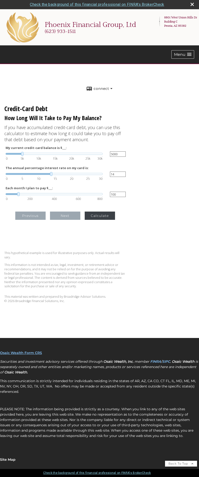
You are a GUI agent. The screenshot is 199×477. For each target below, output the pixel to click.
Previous (30, 216)
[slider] (54, 154)
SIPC (166, 361)
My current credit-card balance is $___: (36, 147)
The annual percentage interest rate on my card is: (47, 168)
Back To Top (178, 463)
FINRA (155, 361)
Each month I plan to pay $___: (29, 188)
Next (65, 216)
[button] (182, 54)
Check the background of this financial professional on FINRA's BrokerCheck (97, 4)
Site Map (8, 459)
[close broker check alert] (192, 4)
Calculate (100, 216)
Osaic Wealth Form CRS (21, 353)
